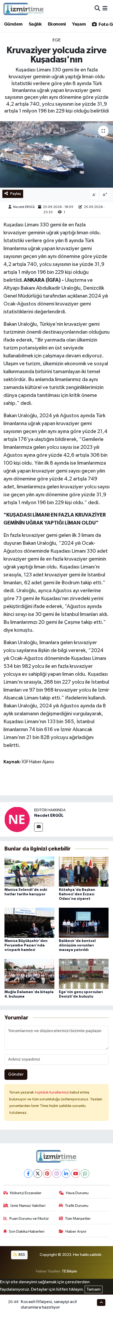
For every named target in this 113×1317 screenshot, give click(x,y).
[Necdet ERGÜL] (17, 819)
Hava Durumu (77, 1193)
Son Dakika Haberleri (26, 1231)
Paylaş (15, 194)
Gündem (13, 24)
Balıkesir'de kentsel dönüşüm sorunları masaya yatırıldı (77, 945)
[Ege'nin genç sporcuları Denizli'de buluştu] (84, 973)
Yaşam (79, 24)
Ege (57, 40)
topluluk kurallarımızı (52, 1092)
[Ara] (97, 9)
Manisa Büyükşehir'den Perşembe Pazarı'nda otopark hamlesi (26, 945)
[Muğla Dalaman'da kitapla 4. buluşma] (29, 973)
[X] (37, 1173)
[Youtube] (75, 1173)
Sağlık (35, 24)
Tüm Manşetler (78, 1219)
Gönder (16, 1074)
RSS (21, 1255)
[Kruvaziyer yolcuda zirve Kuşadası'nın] (56, 154)
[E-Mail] (38, 827)
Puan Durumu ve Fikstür (29, 1219)
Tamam (93, 1289)
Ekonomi (57, 24)
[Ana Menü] (104, 9)
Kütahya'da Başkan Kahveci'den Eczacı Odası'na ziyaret (77, 894)
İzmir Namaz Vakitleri (28, 1206)
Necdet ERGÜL (24, 207)
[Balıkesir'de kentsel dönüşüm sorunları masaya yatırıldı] (84, 922)
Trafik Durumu (76, 1206)
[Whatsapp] (85, 1173)
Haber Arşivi (75, 1231)
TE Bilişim (69, 1271)
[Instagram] (56, 1173)
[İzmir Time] (23, 8)
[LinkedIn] (66, 1173)
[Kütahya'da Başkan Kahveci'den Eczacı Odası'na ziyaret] (84, 871)
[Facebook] (28, 1173)
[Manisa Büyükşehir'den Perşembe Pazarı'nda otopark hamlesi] (29, 922)
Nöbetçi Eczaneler (26, 1193)
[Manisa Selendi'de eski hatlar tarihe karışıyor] (29, 871)
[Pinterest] (47, 1173)
